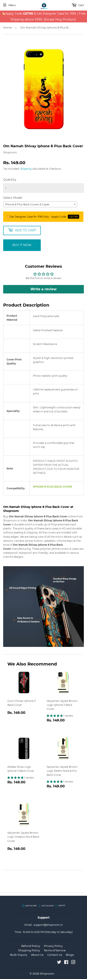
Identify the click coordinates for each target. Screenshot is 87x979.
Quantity (9, 179)
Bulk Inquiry (18, 954)
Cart (81, 5)
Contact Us (54, 954)
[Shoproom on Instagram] (73, 962)
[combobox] (40, 204)
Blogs (70, 954)
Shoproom (47, 973)
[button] (55, 715)
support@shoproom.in (48, 924)
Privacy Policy (53, 946)
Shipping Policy (29, 950)
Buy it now (21, 245)
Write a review (43, 289)
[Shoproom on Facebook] (66, 962)
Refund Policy (30, 946)
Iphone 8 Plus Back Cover (52, 486)
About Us (37, 954)
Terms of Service (55, 950)
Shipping (25, 168)
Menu (12, 5)
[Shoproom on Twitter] (59, 962)
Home (7, 27)
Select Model (12, 198)
